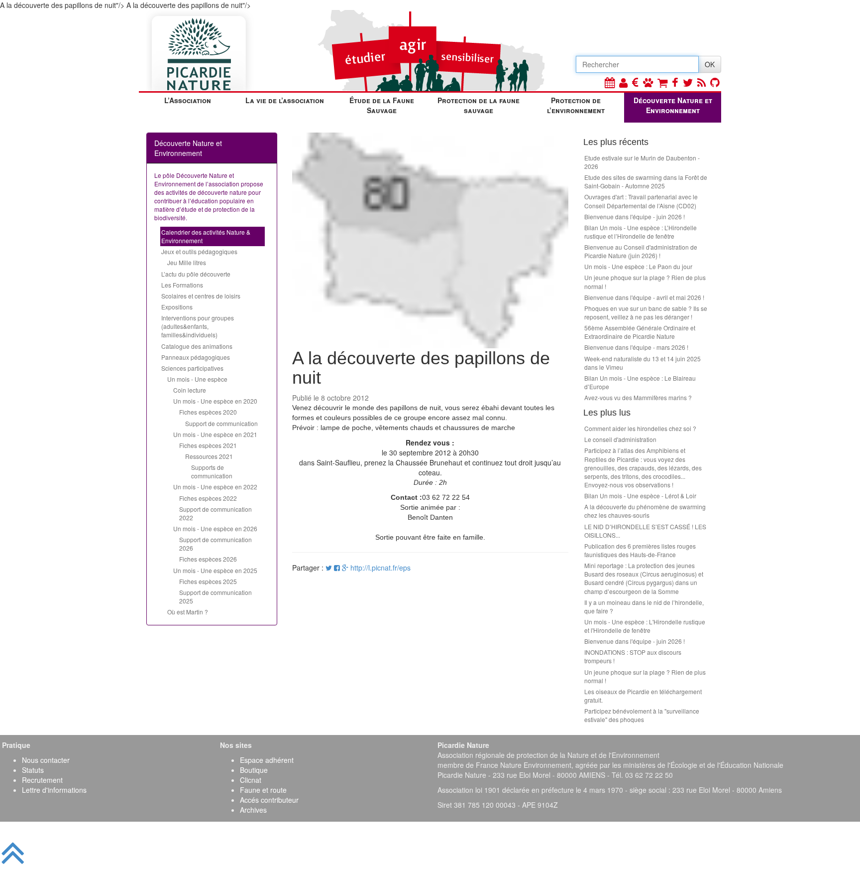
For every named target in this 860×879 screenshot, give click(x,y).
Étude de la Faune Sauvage (381, 105)
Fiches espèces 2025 (208, 581)
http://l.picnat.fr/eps (380, 568)
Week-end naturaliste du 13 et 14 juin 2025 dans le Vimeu (642, 362)
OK (710, 64)
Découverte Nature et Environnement (673, 105)
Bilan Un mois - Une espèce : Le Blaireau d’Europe (640, 382)
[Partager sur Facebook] (337, 568)
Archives (253, 810)
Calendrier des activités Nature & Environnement (205, 236)
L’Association (187, 100)
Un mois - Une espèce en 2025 (215, 570)
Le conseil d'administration (620, 439)
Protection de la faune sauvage (478, 105)
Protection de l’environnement (576, 105)
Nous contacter (46, 760)
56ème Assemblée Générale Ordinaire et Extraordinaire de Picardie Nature (639, 331)
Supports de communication (211, 471)
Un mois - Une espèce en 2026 (215, 528)
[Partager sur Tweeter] (329, 568)
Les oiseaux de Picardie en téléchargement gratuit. (643, 695)
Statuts (33, 770)
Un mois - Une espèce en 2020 (215, 401)
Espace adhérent (267, 760)
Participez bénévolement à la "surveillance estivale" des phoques (641, 715)
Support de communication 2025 (215, 596)
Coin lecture (189, 390)
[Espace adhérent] (623, 82)
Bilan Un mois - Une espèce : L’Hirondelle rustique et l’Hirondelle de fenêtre (640, 231)
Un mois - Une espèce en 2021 (215, 434)
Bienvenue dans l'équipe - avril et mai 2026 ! (644, 297)
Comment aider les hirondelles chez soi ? (640, 428)
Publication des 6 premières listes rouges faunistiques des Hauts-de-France (640, 550)
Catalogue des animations (196, 346)
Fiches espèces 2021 (208, 445)
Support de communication (221, 423)
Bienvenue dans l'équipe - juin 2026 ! (634, 216)
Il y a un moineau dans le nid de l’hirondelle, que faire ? (644, 606)
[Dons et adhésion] (635, 82)
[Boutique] (662, 82)
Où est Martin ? (187, 611)
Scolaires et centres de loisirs (200, 296)
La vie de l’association (284, 100)
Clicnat (250, 780)
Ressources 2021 (209, 456)
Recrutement (42, 780)
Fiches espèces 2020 (208, 412)
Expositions (177, 306)
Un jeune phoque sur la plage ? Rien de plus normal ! (645, 281)
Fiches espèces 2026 (208, 559)
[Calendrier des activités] (610, 82)
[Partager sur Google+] (345, 568)
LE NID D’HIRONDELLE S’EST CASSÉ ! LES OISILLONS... (645, 530)
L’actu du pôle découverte (195, 274)
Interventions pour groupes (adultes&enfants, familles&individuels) (197, 326)
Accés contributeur (269, 800)
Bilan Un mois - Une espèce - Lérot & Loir (640, 495)
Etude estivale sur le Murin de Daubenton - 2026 (642, 161)
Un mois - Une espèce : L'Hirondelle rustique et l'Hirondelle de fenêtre (644, 625)
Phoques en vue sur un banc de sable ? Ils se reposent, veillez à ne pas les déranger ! (645, 312)
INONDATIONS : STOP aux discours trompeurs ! (632, 656)
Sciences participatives (192, 368)
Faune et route (263, 790)
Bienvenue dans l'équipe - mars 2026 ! (636, 347)
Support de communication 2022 (215, 513)
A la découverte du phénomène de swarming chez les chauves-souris (645, 510)
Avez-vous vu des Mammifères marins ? (638, 397)
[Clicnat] (648, 82)
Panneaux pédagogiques (195, 357)
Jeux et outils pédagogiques (199, 251)
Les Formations (182, 285)
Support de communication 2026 (215, 543)
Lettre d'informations (54, 790)
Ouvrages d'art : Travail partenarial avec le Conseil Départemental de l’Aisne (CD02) (641, 200)
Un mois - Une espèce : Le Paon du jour (638, 266)
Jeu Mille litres (186, 262)
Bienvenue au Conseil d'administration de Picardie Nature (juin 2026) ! (640, 251)
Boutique (254, 770)
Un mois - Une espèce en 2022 (215, 486)
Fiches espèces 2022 (208, 498)
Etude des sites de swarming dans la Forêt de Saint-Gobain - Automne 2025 (645, 181)
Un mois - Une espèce (197, 379)
